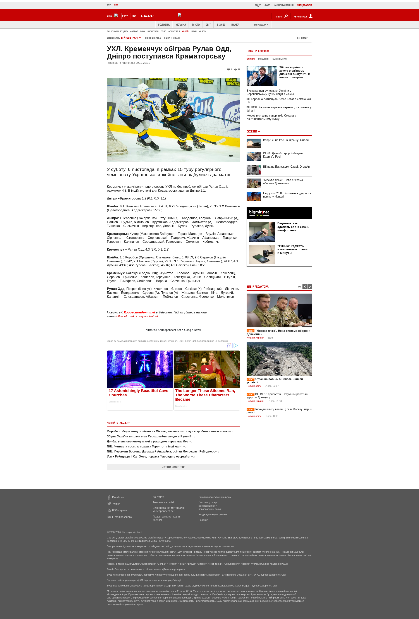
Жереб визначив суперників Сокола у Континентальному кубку (271, 117)
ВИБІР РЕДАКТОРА (257, 286)
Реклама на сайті (163, 502)
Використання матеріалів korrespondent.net (168, 509)
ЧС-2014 (202, 31)
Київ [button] (109, 16)
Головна (164, 24)
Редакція (203, 520)
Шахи (194, 31)
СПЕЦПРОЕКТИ (304, 5)
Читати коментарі (173, 467)
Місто (196, 24)
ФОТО (267, 5)
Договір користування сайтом (215, 497)
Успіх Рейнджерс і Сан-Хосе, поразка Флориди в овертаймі (151, 456)
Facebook (118, 497)
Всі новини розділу (117, 31)
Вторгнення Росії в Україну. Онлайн (286, 140)
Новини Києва (153, 38)
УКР (116, 5)
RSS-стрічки (119, 510)
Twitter (116, 504)
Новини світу (254, 386)
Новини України (255, 337)
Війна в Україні (172, 38)
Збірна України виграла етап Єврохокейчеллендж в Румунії (151, 436)
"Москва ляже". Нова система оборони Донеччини (283, 181)
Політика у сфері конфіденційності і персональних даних (210, 505)
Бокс (142, 31)
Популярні (263, 58)
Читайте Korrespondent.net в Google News (173, 330)
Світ (208, 24)
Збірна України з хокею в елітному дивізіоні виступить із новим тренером (294, 72)
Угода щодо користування (213, 514)
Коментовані (280, 58)
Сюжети (252, 131)
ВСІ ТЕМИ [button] (302, 38)
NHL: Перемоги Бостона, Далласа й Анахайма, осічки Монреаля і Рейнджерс (163, 451)
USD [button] (134, 16)
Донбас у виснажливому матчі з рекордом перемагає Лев (149, 441)
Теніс (163, 31)
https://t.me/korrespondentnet (137, 316)
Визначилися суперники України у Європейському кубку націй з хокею (270, 92)
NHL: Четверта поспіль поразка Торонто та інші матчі (147, 446)
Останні (251, 58)
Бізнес (221, 24)
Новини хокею (256, 51)
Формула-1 (174, 31)
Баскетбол (153, 31)
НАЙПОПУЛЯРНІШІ (284, 5)
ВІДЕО (258, 5)
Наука (235, 24)
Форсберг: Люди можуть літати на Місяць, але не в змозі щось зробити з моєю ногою (170, 431)
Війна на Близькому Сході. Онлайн (286, 166)
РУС (109, 5)
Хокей (185, 31)
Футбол (134, 31)
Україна (181, 24)
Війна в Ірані (150, 38)
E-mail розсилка (122, 517)
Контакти (158, 497)
